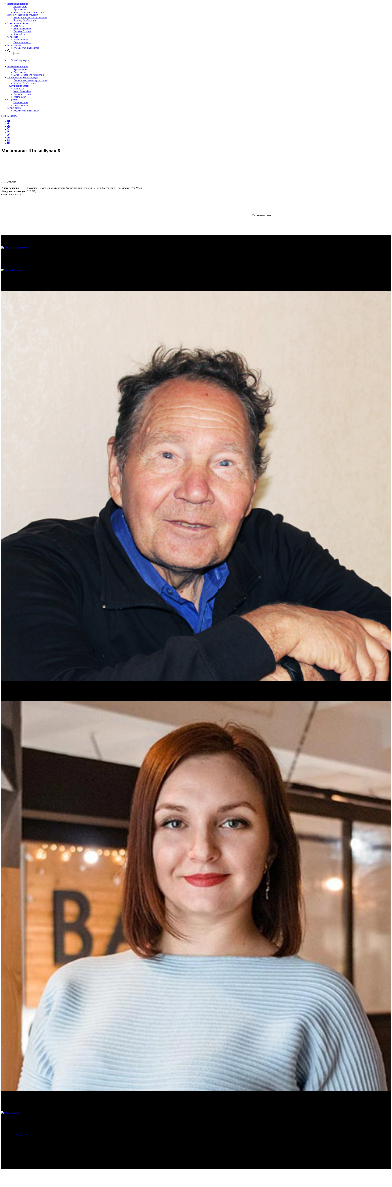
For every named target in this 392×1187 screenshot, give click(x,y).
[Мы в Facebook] (8, 123)
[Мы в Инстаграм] (8, 140)
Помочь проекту (22, 42)
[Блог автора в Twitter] (8, 137)
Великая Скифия (22, 31)
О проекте (12, 37)
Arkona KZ (21, 1135)
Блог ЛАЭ (18, 25)
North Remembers (22, 28)
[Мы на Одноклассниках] (8, 132)
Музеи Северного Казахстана (28, 12)
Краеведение (20, 6)
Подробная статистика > (28, 1159)
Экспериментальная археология (30, 17)
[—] (24, 179)
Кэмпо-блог (19, 34)
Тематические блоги (18, 23)
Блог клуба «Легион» (24, 20)
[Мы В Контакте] (8, 143)
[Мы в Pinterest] (8, 129)
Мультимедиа (14, 45)
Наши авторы (20, 39)
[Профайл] (196, 270)
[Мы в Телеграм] (8, 126)
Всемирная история (17, 3)
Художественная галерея (26, 48)
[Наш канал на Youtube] (8, 121)
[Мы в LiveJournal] (8, 135)
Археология (19, 9)
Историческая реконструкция (22, 14)
